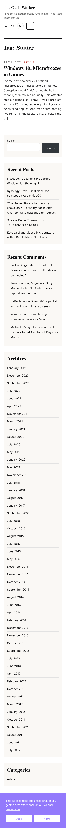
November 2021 (17, 413)
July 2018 (13, 482)
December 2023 (18, 375)
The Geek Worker (19, 7)
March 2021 (15, 421)
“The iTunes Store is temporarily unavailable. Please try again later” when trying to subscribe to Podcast (31, 207)
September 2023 (18, 383)
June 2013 (14, 666)
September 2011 (18, 727)
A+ (12, 25)
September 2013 (18, 650)
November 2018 (17, 475)
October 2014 (16, 582)
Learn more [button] (13, 809)
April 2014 (14, 612)
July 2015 (13, 543)
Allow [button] (47, 818)
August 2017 (15, 498)
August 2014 (15, 597)
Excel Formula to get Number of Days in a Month (34, 332)
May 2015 (13, 559)
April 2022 (14, 406)
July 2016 (13, 520)
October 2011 (16, 719)
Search (11, 140)
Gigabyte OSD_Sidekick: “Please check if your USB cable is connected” (33, 270)
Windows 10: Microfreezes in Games (32, 71)
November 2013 (17, 635)
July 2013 (13, 658)
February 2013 (16, 681)
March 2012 (15, 704)
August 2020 (15, 436)
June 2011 (13, 742)
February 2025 (17, 368)
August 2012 (15, 696)
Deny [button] (19, 818)
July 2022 (13, 391)
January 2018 (16, 490)
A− (6, 26)
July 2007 (13, 750)
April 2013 (14, 673)
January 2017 (16, 505)
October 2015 (16, 528)
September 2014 (18, 589)
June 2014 (14, 605)
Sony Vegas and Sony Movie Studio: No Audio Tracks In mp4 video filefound (33, 288)
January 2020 (16, 459)
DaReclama (18, 301)
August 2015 (15, 536)
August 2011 (15, 734)
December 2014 (17, 566)
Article (29, 62)
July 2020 (13, 444)
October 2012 (16, 689)
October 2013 (16, 643)
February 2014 (16, 620)
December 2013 (17, 627)
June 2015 (14, 551)
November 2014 (17, 574)
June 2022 (14, 398)
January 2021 (16, 429)
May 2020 (14, 452)
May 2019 (13, 467)
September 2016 (18, 513)
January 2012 (16, 712)
